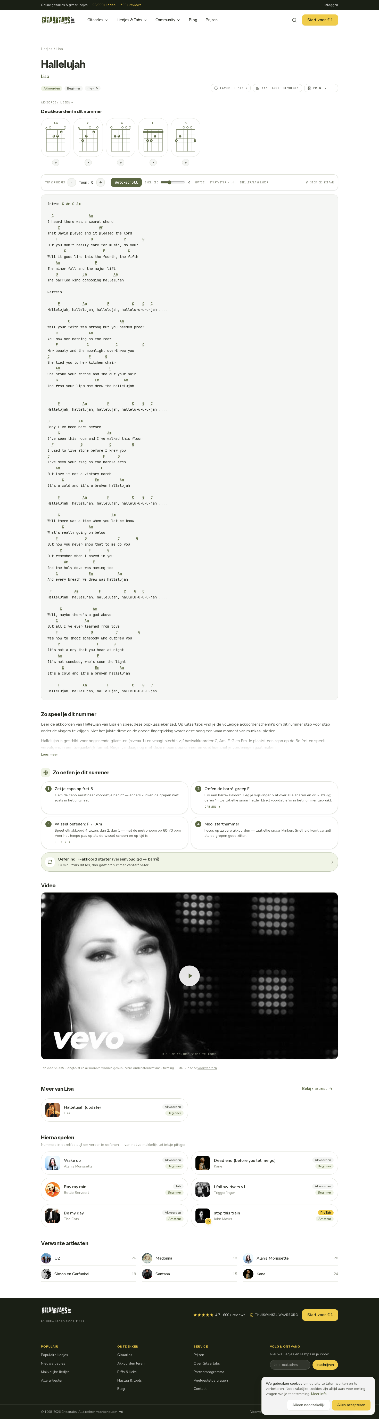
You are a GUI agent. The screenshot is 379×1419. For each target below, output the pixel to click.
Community (165, 19)
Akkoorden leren (131, 1363)
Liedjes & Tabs (129, 19)
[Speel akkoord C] (88, 162)
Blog (193, 19)
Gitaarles (95, 19)
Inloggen (331, 5)
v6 (121, 1412)
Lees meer (49, 754)
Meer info (319, 1393)
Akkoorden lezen (57, 102)
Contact (200, 1388)
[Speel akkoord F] (153, 162)
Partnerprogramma (209, 1371)
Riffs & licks (127, 1371)
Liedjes (46, 48)
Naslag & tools (129, 1380)
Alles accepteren (351, 1404)
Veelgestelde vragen (211, 1380)
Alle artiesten (52, 1380)
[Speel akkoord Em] (120, 162)
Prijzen (211, 19)
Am (68, 203)
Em (85, 274)
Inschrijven (325, 1364)
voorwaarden (207, 1068)
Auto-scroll (126, 182)
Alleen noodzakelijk (308, 1404)
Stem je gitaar (322, 182)
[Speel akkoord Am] (55, 162)
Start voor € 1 (320, 19)
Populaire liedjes (54, 1354)
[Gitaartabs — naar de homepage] (58, 20)
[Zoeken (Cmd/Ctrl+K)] (294, 20)
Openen (210, 806)
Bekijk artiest (314, 1088)
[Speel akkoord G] (185, 162)
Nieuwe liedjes (53, 1363)
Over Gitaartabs (207, 1363)
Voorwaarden (260, 1412)
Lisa (59, 48)
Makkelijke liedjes (55, 1371)
